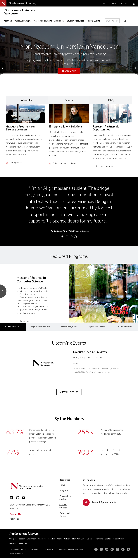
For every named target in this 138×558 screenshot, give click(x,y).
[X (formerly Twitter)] (101, 549)
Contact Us (112, 20)
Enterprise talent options (64, 163)
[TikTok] (128, 549)
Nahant (67, 539)
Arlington (13, 539)
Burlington (31, 539)
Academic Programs (43, 20)
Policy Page (15, 518)
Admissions (59, 20)
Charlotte (42, 539)
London (52, 539)
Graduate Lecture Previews (90, 352)
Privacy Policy (36, 549)
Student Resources (75, 20)
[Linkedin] (112, 549)
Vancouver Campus (22, 20)
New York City (78, 539)
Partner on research (105, 166)
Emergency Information (17, 549)
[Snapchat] (123, 549)
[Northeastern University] (23, 3)
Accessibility (49, 549)
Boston (22, 539)
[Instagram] (117, 549)
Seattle (108, 539)
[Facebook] (96, 549)
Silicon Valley (118, 539)
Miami (59, 539)
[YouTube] (106, 549)
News (62, 484)
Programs (64, 490)
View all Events (69, 392)
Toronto (12, 543)
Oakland (90, 539)
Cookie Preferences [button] (16, 554)
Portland (99, 539)
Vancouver (22, 543)
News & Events (93, 20)
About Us (8, 20)
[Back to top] (130, 534)
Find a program (16, 162)
